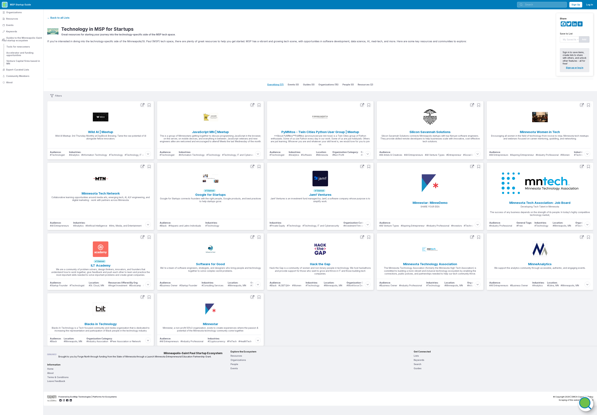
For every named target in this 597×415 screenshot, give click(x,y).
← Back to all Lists (58, 17)
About (7, 82)
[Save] (149, 105)
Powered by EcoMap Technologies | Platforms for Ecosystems (87, 397)
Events (8, 25)
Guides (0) (309, 84)
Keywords (9, 31)
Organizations (12, 12)
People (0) (348, 84)
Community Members (15, 76)
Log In (589, 4)
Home (50, 368)
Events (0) (293, 84)
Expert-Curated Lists (15, 69)
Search (417, 364)
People (234, 364)
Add (584, 39)
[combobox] (542, 4)
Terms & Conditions (58, 377)
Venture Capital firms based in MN (23, 62)
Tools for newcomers (18, 46)
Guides (417, 368)
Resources (10, 18)
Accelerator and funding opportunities (20, 54)
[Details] (142, 105)
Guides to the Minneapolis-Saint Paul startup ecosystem (22, 39)
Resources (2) (365, 84)
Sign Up (576, 4)
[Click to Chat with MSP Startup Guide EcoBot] (585, 403)
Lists (416, 355)
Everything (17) (275, 84)
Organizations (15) (328, 84)
